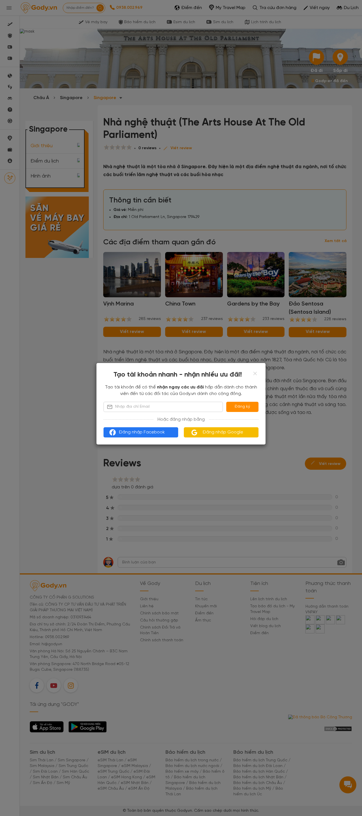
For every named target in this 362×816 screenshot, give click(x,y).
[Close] (255, 373)
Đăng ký (242, 407)
